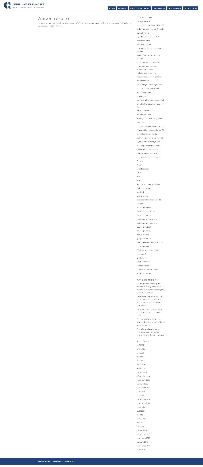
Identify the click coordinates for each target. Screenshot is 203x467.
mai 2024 (140, 415)
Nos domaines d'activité (139, 8)
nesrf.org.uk (142, 96)
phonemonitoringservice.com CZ (151, 126)
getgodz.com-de (144, 238)
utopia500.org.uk (144, 215)
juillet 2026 (141, 349)
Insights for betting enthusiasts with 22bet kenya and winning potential (149, 312)
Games (140, 203)
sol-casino (141, 122)
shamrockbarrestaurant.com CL (150, 130)
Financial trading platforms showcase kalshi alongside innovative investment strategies (150, 332)
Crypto (140, 161)
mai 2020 (140, 422)
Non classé (141, 254)
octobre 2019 (142, 442)
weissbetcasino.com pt (146, 73)
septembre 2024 (143, 407)
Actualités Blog (175, 8)
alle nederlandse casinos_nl (148, 149)
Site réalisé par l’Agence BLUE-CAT (64, 461)
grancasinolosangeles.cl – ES (149, 200)
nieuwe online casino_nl (147, 153)
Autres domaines (144, 273)
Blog (139, 180)
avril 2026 (140, 360)
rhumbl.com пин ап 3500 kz (148, 184)
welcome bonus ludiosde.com (150, 242)
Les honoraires (159, 8)
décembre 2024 (143, 399)
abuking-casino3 (144, 246)
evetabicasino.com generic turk (150, 100)
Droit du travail (143, 265)
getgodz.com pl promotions (148, 62)
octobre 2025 (142, 384)
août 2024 (141, 411)
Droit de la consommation (148, 269)
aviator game (142, 196)
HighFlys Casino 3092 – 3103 (148, 37)
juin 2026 (140, 353)
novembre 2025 (143, 380)
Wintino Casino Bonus (146, 211)
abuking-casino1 (144, 207)
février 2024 (141, 418)
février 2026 (141, 368)
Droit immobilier (143, 262)
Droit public (141, 258)
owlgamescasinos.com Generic (150, 29)
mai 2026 (140, 357)
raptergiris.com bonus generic (149, 118)
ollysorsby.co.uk (143, 21)
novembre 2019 (143, 438)
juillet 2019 (141, 449)
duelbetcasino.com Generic (149, 157)
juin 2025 (140, 395)
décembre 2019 (143, 434)
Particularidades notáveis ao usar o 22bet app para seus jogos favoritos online (151, 322)
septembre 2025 (143, 387)
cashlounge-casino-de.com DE (150, 138)
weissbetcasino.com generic (149, 77)
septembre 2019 (143, 446)
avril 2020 (140, 426)
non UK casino (143, 234)
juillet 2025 (141, 391)
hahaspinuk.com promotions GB (150, 25)
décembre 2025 (143, 376)
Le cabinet (122, 8)
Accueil (112, 8)
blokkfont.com (143, 80)
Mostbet (140, 192)
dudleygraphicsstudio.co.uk (148, 145)
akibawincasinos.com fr (147, 219)
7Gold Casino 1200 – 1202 (147, 250)
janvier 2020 (142, 430)
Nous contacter (190, 8)
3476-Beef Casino (144, 44)
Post (138, 176)
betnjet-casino (143, 33)
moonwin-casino (144, 114)
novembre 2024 (143, 403)
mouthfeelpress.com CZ (147, 134)
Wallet (139, 165)
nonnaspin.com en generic (148, 88)
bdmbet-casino (143, 40)
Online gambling (144, 188)
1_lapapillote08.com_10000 (148, 141)
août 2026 (141, 345)
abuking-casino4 (144, 227)
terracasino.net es (144, 92)
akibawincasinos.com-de (147, 223)
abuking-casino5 (144, 231)
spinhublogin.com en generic (149, 84)
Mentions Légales (44, 461)
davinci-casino (143, 111)
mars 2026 (141, 364)
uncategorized (143, 169)
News (139, 172)
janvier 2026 (142, 372)
